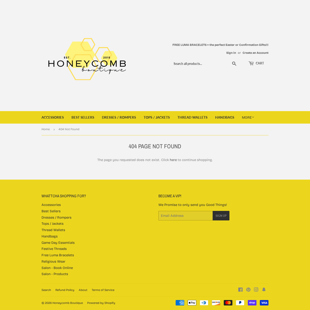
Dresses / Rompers (119, 117)
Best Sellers (82, 117)
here (173, 160)
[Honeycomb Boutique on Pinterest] (248, 290)
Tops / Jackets (157, 117)
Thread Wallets (192, 117)
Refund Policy (64, 290)
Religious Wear (53, 261)
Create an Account (255, 52)
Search (46, 290)
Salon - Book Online (57, 268)
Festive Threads (54, 249)
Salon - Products (55, 274)
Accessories (53, 117)
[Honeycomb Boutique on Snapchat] (264, 290)
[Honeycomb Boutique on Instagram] (256, 290)
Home (46, 129)
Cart (259, 63)
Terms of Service (103, 290)
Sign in (231, 52)
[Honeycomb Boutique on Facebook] (240, 290)
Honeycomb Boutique (67, 303)
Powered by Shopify (101, 303)
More (247, 117)
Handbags (224, 117)
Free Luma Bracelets (58, 255)
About (83, 290)
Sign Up (221, 215)
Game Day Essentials (58, 243)
